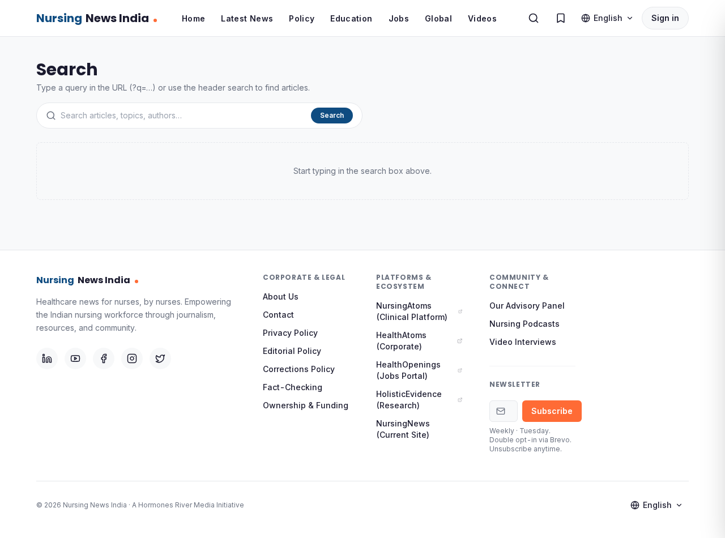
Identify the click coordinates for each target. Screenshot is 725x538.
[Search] (533, 18)
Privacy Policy (290, 333)
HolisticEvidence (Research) (409, 399)
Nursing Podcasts (524, 323)
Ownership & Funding (305, 405)
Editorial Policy (292, 351)
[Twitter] (160, 358)
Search (332, 115)
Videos (482, 18)
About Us (280, 296)
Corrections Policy (299, 369)
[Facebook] (103, 358)
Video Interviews (522, 342)
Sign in (665, 18)
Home (193, 18)
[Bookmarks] (560, 18)
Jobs (399, 18)
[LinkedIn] (47, 358)
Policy (301, 18)
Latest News (247, 18)
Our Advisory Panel (527, 305)
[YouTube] (75, 358)
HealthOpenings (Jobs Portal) (408, 370)
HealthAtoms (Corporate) (401, 340)
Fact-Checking (292, 387)
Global (438, 18)
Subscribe (552, 411)
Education (351, 18)
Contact (278, 314)
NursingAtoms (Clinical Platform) (411, 311)
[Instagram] (132, 358)
